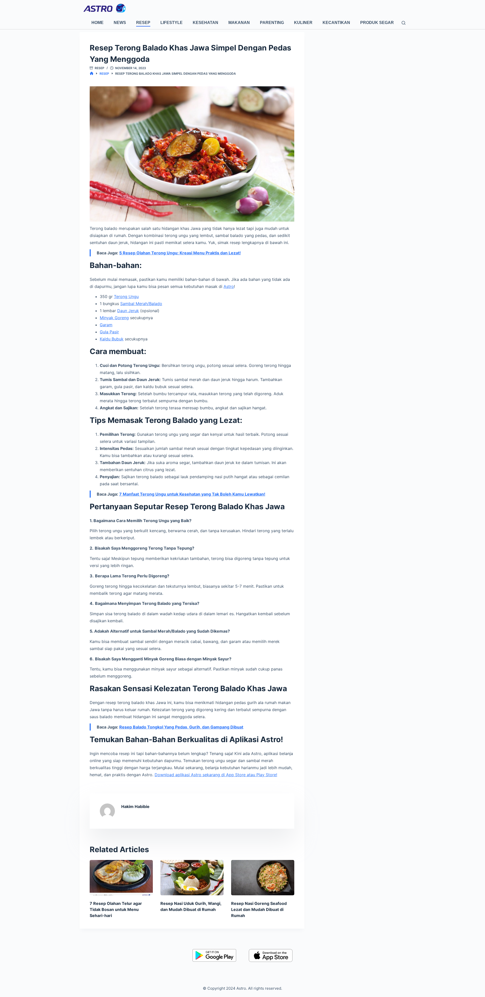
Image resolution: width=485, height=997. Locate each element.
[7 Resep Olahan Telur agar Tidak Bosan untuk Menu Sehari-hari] (121, 878)
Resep (143, 22)
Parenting (272, 22)
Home (97, 22)
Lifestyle (171, 22)
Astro (229, 286)
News (120, 22)
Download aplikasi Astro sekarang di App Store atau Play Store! (216, 774)
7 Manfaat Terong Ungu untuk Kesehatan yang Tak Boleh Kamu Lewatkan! (192, 494)
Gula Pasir (109, 331)
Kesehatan (205, 22)
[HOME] (91, 73)
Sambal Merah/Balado (141, 303)
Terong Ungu (126, 296)
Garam (106, 324)
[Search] (403, 23)
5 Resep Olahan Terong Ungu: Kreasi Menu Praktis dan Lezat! (180, 252)
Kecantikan (336, 22)
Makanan (239, 22)
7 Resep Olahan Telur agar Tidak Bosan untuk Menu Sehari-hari (116, 909)
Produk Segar (377, 22)
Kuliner (303, 22)
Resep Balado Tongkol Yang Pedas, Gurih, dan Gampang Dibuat (181, 727)
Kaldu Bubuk (112, 338)
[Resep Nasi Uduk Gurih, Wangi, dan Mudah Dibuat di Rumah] (192, 878)
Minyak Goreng (114, 317)
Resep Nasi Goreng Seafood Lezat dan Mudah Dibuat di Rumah (259, 909)
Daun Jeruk (128, 310)
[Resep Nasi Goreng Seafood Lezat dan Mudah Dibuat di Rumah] (262, 878)
